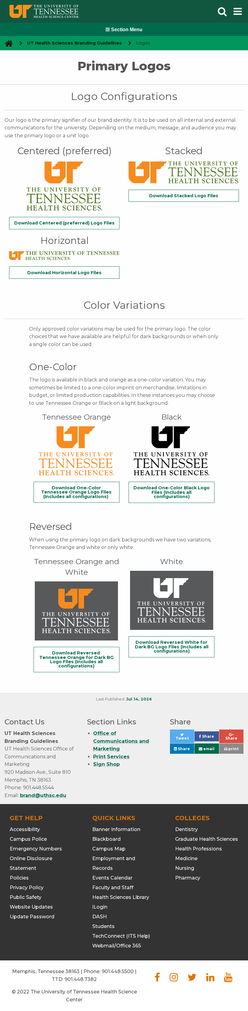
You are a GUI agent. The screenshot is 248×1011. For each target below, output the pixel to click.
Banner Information (116, 829)
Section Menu (126, 29)
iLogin (99, 907)
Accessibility (25, 829)
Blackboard (106, 839)
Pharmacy (187, 878)
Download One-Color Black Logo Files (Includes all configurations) (171, 492)
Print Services (111, 757)
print (233, 749)
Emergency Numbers (36, 849)
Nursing (184, 868)
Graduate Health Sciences (206, 839)
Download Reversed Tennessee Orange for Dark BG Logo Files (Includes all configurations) (76, 659)
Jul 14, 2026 (139, 699)
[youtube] (228, 979)
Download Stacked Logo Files (183, 195)
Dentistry (186, 829)
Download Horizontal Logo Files (64, 272)
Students (103, 926)
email (208, 749)
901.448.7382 (80, 979)
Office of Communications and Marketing (121, 741)
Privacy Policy (27, 887)
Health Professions (198, 849)
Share (210, 738)
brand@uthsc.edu (43, 795)
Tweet (184, 739)
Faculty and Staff (112, 887)
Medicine (186, 858)
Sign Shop (106, 764)
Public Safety (25, 897)
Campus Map (109, 849)
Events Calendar (112, 878)
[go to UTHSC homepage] (6, 43)
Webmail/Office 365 (116, 946)
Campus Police (28, 839)
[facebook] (157, 979)
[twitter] (192, 979)
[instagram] (174, 979)
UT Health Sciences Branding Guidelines (74, 43)
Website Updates (31, 907)
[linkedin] (210, 979)
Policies (19, 878)
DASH (99, 917)
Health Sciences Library (120, 897)
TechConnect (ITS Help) (121, 936)
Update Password (32, 917)
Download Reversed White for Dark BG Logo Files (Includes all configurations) (171, 647)
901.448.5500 (118, 971)
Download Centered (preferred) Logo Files (64, 223)
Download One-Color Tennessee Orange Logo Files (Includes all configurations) (76, 492)
